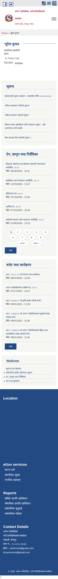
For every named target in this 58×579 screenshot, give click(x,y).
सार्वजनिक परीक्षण (13, 513)
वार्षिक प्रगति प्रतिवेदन (16, 498)
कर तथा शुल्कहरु (13, 381)
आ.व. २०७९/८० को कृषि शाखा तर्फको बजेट (23, 300)
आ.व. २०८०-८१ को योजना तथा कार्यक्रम (23, 274)
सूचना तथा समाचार (13, 368)
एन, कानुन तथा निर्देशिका (16, 376)
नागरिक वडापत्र (13, 480)
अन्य (10, 250)
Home (5, 33)
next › (23, 243)
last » (36, 243)
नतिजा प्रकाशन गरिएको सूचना (17, 105)
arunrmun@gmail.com (22, 548)
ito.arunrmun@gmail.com (16, 552)
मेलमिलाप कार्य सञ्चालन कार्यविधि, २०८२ (22, 180)
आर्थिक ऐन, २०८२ (13, 206)
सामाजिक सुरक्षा (12, 475)
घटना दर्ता (10, 469)
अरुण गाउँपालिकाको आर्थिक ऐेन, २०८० (21, 287)
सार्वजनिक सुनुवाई (13, 508)
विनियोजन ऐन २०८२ (14, 193)
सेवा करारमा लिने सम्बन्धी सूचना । (18, 137)
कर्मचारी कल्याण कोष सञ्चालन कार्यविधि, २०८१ (25, 219)
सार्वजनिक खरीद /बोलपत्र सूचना (19, 372)
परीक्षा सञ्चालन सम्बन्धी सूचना (17, 115)
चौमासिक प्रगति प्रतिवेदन (17, 503)
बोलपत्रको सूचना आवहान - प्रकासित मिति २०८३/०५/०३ (28, 96)
